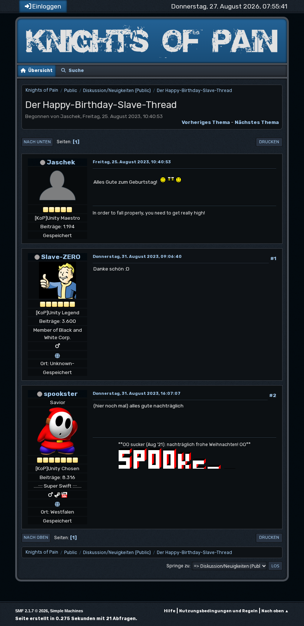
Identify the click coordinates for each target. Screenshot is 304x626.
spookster (61, 393)
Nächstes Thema (257, 122)
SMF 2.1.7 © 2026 (31, 611)
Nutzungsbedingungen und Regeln (218, 611)
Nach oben (36, 537)
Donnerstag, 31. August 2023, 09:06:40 (137, 256)
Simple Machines (66, 611)
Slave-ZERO (60, 256)
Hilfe (169, 611)
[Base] (57, 503)
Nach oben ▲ (275, 611)
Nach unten (37, 142)
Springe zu (177, 565)
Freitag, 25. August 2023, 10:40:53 (132, 162)
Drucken (269, 142)
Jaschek (61, 162)
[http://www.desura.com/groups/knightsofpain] (57, 355)
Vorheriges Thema (206, 122)
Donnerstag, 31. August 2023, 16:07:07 (137, 393)
